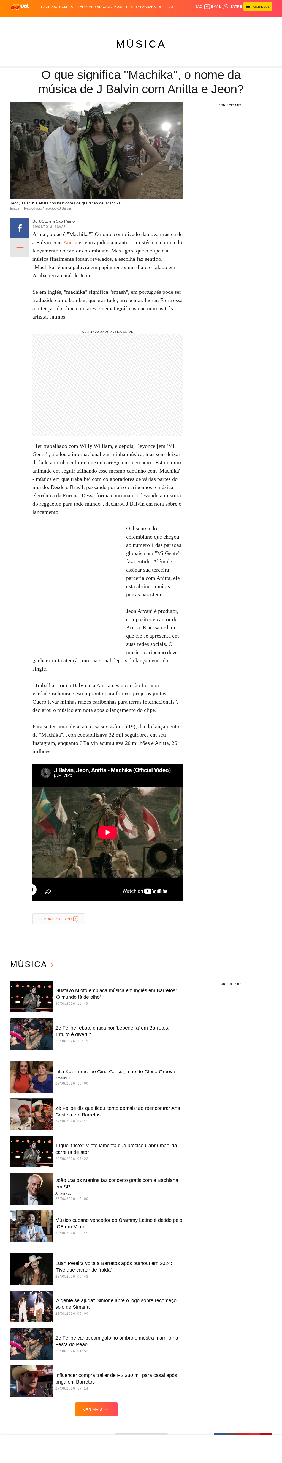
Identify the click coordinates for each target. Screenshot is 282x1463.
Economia (111, 22)
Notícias (64, 22)
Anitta (70, 242)
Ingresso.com (54, 7)
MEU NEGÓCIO (100, 7)
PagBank (148, 7)
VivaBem (184, 22)
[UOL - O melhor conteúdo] (19, 6)
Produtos (19, 22)
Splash (154, 22)
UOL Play (165, 7)
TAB (242, 22)
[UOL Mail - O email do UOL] (212, 6)
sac (198, 7)
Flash (34, 22)
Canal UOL (217, 22)
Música (141, 44)
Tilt (195, 22)
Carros (95, 22)
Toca (260, 22)
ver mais (92, 1409)
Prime (251, 22)
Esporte (139, 22)
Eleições (48, 22)
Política (80, 22)
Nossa (233, 22)
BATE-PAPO (78, 7)
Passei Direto (126, 7)
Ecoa (203, 22)
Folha (126, 22)
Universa (168, 22)
